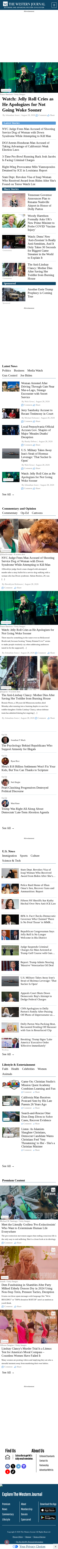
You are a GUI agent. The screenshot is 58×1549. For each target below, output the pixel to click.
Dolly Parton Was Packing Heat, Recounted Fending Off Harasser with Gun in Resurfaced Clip (38, 1027)
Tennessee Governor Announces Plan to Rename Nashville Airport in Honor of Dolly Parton (40, 202)
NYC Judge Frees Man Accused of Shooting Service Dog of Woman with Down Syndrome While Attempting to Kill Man (28, 132)
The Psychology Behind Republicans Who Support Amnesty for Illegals (27, 747)
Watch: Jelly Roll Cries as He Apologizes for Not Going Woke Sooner (28, 104)
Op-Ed (25, 512)
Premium (6, 1504)
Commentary (10, 512)
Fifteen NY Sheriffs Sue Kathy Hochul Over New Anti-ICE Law (38, 902)
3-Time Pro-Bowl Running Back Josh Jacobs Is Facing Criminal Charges (29, 158)
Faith (5, 1068)
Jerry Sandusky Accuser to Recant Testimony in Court (37, 412)
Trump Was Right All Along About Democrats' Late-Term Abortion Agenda (25, 810)
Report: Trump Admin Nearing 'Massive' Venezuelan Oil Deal (37, 964)
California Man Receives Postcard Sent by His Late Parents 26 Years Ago (36, 1101)
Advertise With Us (46, 1469)
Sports (24, 855)
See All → (8, 494)
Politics (6, 370)
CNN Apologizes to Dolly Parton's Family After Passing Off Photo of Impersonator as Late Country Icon (37, 1013)
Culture (35, 855)
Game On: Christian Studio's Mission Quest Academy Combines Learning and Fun (38, 1085)
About (23, 1504)
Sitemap (28, 1537)
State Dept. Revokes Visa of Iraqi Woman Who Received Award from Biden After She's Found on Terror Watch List (29, 180)
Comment (43, 115)
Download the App (48, 1504)
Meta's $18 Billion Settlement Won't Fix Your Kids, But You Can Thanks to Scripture (28, 768)
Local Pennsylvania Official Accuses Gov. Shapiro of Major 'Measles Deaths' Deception (37, 432)
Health (15, 1068)
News (4, 1509)
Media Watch (35, 370)
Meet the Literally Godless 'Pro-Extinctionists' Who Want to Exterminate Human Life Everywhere (29, 1228)
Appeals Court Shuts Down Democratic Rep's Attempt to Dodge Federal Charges (36, 996)
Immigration (9, 855)
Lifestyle (6, 1519)
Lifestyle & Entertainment (18, 1064)
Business (19, 370)
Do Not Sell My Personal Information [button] (29, 1542)
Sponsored (26, 1519)
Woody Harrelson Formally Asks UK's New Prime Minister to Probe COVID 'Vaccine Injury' (41, 222)
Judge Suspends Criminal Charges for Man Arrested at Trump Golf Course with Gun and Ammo (36, 951)
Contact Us (43, 1460)
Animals (7, 1074)
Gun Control (9, 375)
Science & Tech (11, 860)
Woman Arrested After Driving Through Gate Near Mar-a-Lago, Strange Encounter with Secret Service (37, 390)
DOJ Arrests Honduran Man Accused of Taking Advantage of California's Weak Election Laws (25, 146)
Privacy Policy (18, 1537)
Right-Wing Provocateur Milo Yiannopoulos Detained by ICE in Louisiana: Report (28, 168)
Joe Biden (26, 375)
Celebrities (28, 1068)
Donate (24, 1514)
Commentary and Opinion (19, 508)
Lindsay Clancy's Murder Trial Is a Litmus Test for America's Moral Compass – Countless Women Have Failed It (27, 1352)
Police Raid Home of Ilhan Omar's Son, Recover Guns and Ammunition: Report (37, 888)
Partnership (44, 1465)
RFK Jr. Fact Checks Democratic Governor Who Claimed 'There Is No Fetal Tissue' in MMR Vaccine (38, 920)
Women (42, 1068)
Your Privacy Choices (32, 1546)
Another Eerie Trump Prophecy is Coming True (40, 293)
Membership (26, 1509)
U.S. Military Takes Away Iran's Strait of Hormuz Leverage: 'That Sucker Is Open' (36, 455)
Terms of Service (39, 1537)
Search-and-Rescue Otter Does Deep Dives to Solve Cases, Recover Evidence (37, 1116)
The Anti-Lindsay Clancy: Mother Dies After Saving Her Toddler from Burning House (41, 271)
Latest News (9, 366)
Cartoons (37, 512)
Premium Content (13, 1180)
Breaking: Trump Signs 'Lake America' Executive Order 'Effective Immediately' (36, 1042)
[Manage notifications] (6, 1542)
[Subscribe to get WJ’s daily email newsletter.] (9, 1458)
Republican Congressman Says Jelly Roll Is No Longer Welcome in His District (37, 934)
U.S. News (8, 851)
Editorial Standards (47, 1456)
